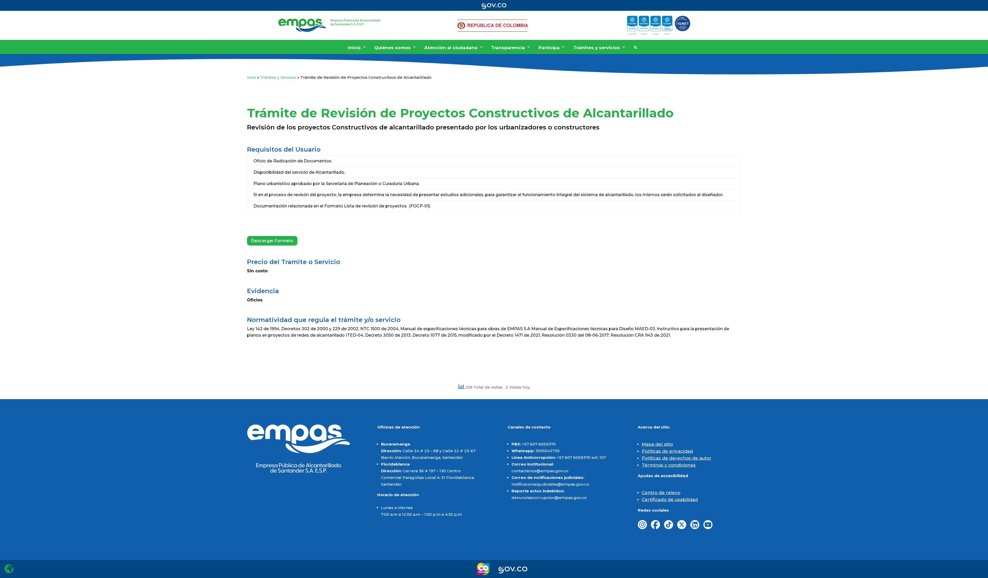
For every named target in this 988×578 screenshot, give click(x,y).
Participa (549, 47)
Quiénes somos (392, 47)
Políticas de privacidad (667, 451)
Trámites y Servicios (278, 77)
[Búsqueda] (635, 47)
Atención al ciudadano (451, 47)
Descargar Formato (272, 240)
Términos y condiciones (669, 465)
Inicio (354, 47)
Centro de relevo (661, 492)
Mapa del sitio (657, 444)
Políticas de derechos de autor (676, 458)
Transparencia (508, 47)
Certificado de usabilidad (670, 499)
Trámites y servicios (596, 47)
